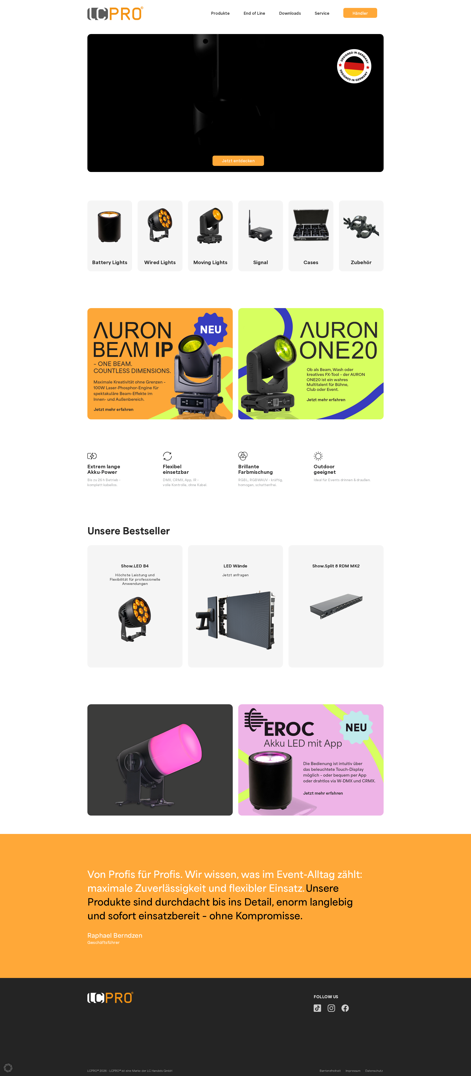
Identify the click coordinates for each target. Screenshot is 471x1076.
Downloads (290, 13)
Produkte (220, 13)
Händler (360, 13)
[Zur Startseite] (115, 12)
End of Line (254, 13)
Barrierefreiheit (330, 1070)
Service (322, 13)
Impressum (353, 1070)
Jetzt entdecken (238, 160)
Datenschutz (374, 1070)
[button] (8, 1068)
